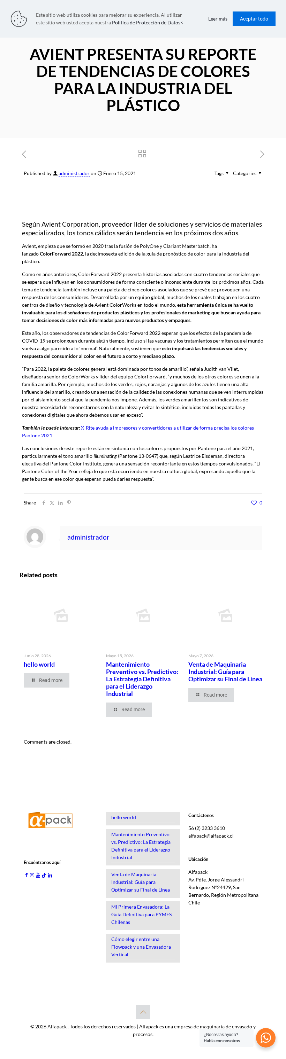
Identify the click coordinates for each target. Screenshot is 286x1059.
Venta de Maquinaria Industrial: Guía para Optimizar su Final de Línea (225, 671)
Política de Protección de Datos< (147, 22)
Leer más (217, 19)
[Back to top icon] (143, 1012)
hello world (39, 664)
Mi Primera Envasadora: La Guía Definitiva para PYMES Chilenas (141, 914)
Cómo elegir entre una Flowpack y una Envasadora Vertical (141, 946)
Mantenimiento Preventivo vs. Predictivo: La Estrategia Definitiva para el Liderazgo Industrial (142, 678)
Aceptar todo (254, 19)
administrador (74, 173)
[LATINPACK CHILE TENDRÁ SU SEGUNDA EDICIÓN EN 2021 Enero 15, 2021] (280, 1031)
